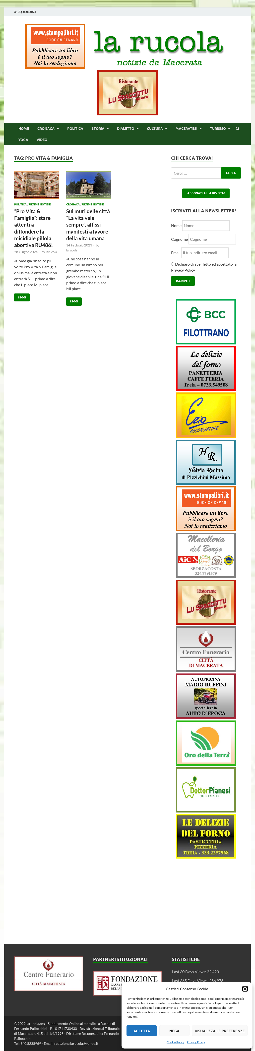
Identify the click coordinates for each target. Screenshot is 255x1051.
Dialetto (125, 129)
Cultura (155, 129)
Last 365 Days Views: (190, 980)
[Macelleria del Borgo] (206, 576)
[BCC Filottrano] (206, 342)
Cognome (179, 239)
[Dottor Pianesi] (206, 811)
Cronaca (46, 129)
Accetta (141, 1031)
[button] (245, 988)
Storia (98, 129)
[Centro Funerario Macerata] (48, 989)
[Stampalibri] (55, 67)
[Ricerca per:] (206, 173)
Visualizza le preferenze (220, 1031)
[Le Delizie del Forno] (206, 389)
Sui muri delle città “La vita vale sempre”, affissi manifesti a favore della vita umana (88, 224)
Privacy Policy (196, 1042)
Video (42, 140)
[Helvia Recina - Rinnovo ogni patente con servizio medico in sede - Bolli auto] (206, 483)
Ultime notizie (40, 204)
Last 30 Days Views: (189, 971)
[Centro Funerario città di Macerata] (206, 670)
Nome (176, 225)
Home (23, 129)
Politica (75, 129)
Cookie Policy (175, 1042)
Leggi (20, 296)
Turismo (218, 129)
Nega (174, 1031)
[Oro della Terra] (206, 764)
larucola (51, 252)
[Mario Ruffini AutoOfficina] (206, 717)
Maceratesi (186, 129)
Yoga (23, 140)
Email (176, 252)
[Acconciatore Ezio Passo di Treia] (206, 436)
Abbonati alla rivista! (206, 193)
